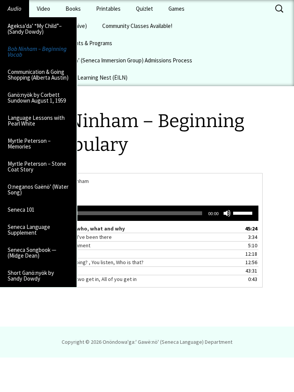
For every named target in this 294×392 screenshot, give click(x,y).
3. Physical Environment (63, 245)
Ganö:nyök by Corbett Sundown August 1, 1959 (37, 97)
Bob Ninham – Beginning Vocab (37, 51)
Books (73, 8)
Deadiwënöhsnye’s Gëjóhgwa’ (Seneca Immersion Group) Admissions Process (100, 60)
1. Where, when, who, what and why (81, 228)
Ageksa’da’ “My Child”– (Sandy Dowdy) (35, 28)
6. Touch (46, 270)
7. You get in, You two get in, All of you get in (87, 279)
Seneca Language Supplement (29, 229)
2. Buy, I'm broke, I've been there (74, 237)
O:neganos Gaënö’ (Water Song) (38, 189)
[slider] (244, 212)
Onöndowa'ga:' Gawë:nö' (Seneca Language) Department (167, 341)
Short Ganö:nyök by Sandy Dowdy (31, 275)
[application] (147, 213)
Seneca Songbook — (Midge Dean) (32, 252)
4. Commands (52, 253)
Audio (14, 8)
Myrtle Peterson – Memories (29, 143)
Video (43, 8)
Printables (108, 8)
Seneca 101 (21, 209)
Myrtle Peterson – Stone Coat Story (37, 166)
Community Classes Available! (137, 25)
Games (176, 8)
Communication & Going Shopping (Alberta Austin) (38, 74)
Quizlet (144, 8)
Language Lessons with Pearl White (36, 120)
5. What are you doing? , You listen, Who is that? (90, 262)
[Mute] (227, 213)
